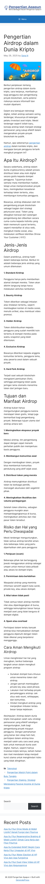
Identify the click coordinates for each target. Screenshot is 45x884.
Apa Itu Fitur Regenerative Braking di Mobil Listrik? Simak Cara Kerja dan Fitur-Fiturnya (22, 839)
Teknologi (12, 768)
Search (7, 801)
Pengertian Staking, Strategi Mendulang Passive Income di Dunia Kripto (22, 784)
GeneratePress (22, 880)
